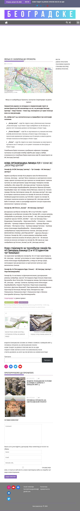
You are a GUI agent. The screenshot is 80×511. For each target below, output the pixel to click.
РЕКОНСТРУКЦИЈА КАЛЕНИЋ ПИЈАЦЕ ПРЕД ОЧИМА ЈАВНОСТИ (41, 333)
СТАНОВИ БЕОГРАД (62, 66)
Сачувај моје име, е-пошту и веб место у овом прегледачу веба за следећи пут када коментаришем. (27, 470)
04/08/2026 (31, 397)
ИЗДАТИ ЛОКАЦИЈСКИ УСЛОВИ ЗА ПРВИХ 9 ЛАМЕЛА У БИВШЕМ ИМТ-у (28, 343)
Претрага (7, 357)
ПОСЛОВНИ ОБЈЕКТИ (63, 64)
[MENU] (78, 22)
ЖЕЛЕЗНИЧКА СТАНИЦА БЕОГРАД (13, 307)
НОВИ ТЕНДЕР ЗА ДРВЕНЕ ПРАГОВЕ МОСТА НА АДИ (48, 2)
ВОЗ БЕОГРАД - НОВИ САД (42, 305)
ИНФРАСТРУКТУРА (23, 302)
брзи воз (31, 305)
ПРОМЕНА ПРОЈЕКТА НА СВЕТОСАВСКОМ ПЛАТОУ (20, 345)
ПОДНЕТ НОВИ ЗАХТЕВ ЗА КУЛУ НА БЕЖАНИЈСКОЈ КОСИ (23, 350)
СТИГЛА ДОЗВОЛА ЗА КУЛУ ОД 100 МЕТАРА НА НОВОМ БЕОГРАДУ (26, 352)
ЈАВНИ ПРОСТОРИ (9, 302)
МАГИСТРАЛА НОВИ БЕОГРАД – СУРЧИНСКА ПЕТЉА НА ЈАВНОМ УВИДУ (15, 334)
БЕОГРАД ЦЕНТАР (10, 305)
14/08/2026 (31, 378)
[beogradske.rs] (6, 22)
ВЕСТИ (16, 302)
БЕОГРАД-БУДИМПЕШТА (22, 305)
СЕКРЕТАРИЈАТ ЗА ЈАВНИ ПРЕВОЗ (36, 307)
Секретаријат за (10, 298)
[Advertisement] (40, 40)
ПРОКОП (25, 307)
